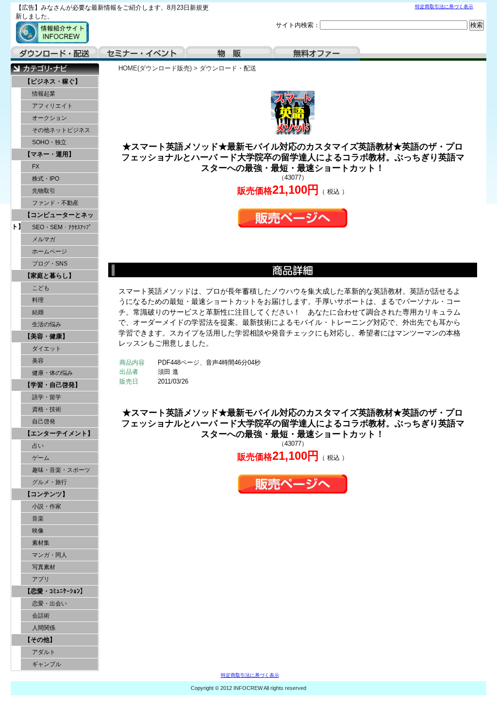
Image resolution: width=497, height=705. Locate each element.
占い (38, 446)
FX (35, 166)
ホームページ (49, 251)
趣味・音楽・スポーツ (61, 470)
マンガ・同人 (49, 555)
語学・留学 (46, 397)
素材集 (41, 543)
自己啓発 (43, 421)
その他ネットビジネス (61, 130)
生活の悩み (46, 324)
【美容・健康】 (46, 336)
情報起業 (43, 94)
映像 (38, 531)
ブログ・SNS (49, 264)
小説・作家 (46, 506)
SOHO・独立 (49, 142)
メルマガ (43, 239)
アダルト (43, 652)
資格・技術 (46, 409)
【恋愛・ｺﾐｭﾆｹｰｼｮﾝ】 (55, 591)
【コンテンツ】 (46, 494)
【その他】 (40, 639)
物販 (229, 53)
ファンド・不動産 (55, 203)
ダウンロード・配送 (54, 53)
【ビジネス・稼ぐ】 (52, 81)
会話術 (41, 616)
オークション (49, 118)
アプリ (41, 579)
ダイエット (46, 349)
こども (41, 288)
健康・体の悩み (52, 373)
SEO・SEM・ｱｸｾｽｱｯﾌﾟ (62, 227)
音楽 (38, 518)
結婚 (38, 312)
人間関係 (43, 628)
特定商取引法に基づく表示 (444, 6)
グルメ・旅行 (49, 482)
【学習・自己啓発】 (52, 384)
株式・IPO (45, 179)
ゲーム (41, 458)
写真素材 (43, 567)
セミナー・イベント (141, 53)
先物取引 (43, 191)
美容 (38, 361)
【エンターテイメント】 (59, 433)
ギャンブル (46, 664)
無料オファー (316, 53)
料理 (38, 300)
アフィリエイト (52, 106)
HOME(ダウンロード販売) (155, 68)
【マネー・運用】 (49, 154)
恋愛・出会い (49, 603)
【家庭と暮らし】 (49, 275)
